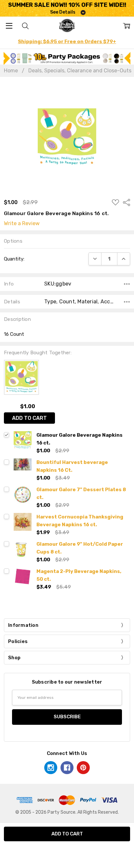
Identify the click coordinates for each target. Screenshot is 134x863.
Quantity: (14, 259)
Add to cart (29, 418)
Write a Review (22, 223)
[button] (67, 58)
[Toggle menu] (9, 25)
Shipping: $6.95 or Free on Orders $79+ (67, 41)
